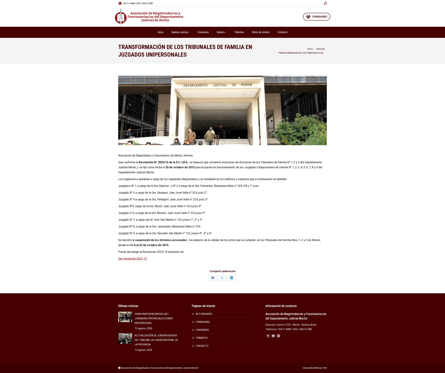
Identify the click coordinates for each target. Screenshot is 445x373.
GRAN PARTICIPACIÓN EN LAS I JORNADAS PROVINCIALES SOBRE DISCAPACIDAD (154, 318)
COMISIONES (203, 322)
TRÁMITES (202, 338)
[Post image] (125, 317)
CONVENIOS (202, 330)
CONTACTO (202, 346)
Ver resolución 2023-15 (132, 258)
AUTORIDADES (204, 314)
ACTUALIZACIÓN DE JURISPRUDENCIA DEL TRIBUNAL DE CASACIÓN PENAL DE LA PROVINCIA (156, 340)
